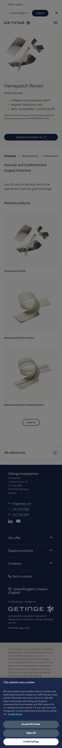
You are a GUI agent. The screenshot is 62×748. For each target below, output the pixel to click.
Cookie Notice (15, 714)
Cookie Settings (31, 741)
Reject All (31, 733)
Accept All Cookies (31, 724)
